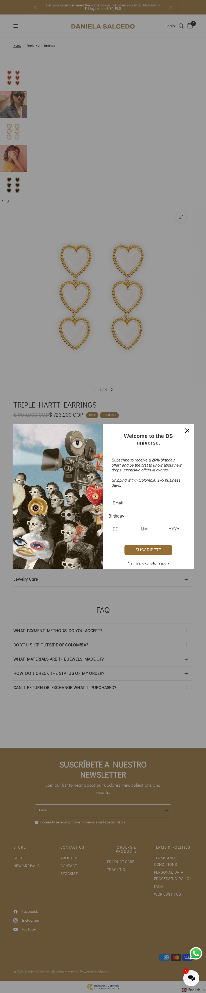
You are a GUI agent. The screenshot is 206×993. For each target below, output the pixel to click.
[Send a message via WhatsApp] (196, 953)
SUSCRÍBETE (148, 550)
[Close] (187, 430)
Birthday (116, 516)
